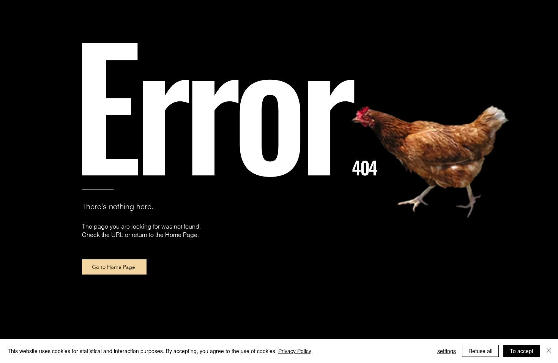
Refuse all (480, 351)
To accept (521, 351)
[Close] (548, 351)
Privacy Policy (294, 351)
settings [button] (446, 351)
